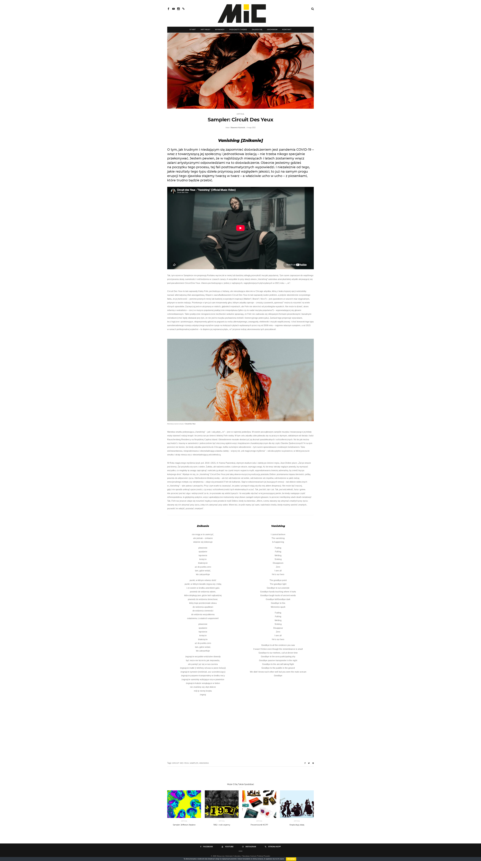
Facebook (208, 847)
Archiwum (272, 29)
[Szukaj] (312, 8)
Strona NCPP (274, 847)
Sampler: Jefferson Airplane (184, 825)
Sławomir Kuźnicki (237, 127)
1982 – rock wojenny (221, 825)
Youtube (229, 847)
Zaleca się (257, 29)
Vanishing (204, 763)
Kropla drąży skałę (296, 825)
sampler (194, 763)
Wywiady (219, 29)
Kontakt (286, 29)
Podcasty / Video (238, 29)
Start (193, 29)
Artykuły (205, 29)
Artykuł (240, 114)
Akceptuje (291, 859)
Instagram (251, 847)
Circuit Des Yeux (190, 424)
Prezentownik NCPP (259, 825)
